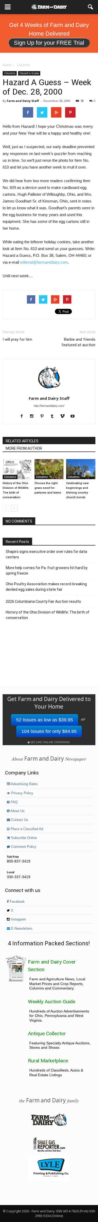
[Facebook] (23, 416)
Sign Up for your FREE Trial (49, 42)
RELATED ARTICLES (22, 441)
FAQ (14, 802)
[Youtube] (74, 416)
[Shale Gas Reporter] (49, 1151)
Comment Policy (23, 847)
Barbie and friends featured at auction (78, 342)
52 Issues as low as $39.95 (44, 719)
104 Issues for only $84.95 (49, 731)
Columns (9, 73)
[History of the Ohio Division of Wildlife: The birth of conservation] (17, 469)
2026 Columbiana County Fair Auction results (43, 601)
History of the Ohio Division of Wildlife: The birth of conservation (47, 615)
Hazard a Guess (29, 73)
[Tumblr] (54, 416)
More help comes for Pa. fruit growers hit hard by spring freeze (47, 570)
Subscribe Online (23, 838)
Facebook (17, 902)
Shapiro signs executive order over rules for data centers (46, 554)
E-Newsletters (21, 928)
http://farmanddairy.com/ (49, 405)
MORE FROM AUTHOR (24, 448)
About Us (17, 811)
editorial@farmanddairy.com (44, 262)
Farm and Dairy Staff (23, 101)
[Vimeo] (64, 416)
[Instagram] (34, 416)
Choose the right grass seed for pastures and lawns (47, 488)
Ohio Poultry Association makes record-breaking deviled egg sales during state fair (46, 587)
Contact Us (19, 820)
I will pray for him (17, 339)
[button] (90, 7)
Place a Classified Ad (26, 829)
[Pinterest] (44, 416)
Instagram (18, 919)
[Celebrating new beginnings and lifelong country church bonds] (80, 469)
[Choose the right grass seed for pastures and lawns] (49, 469)
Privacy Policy (21, 793)
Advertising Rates (24, 784)
